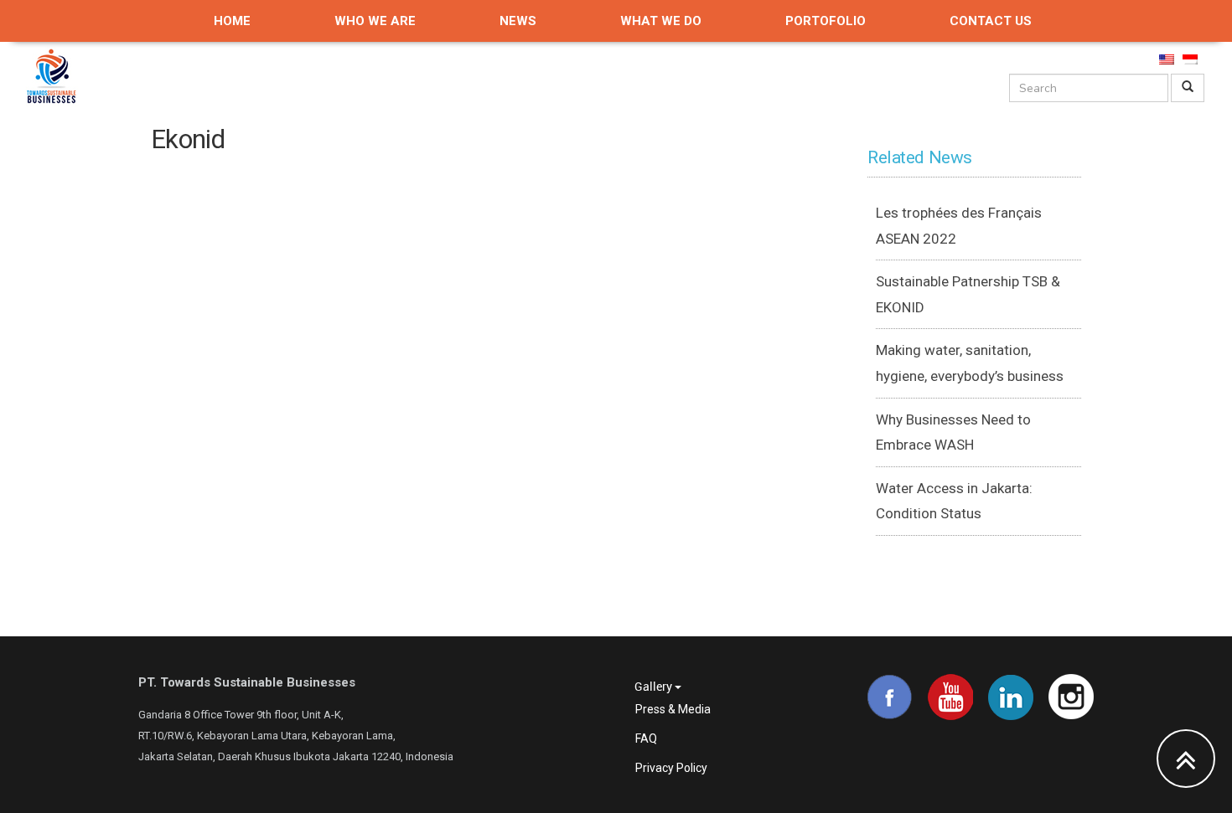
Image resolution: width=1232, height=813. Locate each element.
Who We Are (375, 20)
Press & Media (673, 709)
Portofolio (825, 20)
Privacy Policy (671, 767)
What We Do (660, 20)
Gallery (654, 686)
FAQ (646, 738)
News (518, 20)
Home (232, 20)
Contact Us (991, 20)
